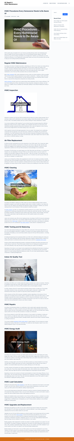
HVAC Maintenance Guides (62, 3)
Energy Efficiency (52, 3)
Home (18, 16)
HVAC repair (14, 221)
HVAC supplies (19, 414)
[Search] (69, 3)
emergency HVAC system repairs (20, 321)
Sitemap (47, 439)
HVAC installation (20, 384)
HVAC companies (10, 74)
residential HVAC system (41, 239)
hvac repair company (24, 222)
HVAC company (9, 209)
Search (55, 12)
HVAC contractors (8, 81)
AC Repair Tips (45, 3)
